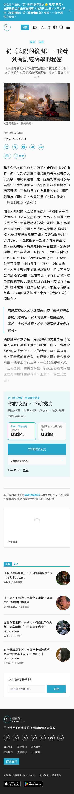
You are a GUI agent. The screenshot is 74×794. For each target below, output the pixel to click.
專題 (41, 42)
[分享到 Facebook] (24, 147)
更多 (16, 564)
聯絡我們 (22, 746)
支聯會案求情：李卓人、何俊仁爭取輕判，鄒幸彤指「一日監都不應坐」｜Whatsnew (28, 626)
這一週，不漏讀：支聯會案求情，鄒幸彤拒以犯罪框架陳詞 (28, 600)
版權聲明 (22, 752)
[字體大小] (43, 27)
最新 (7, 564)
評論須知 (12, 542)
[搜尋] (61, 27)
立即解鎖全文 (37, 449)
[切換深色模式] (55, 27)
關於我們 (8, 746)
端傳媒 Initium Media (24, 775)
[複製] (6, 147)
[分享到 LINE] (41, 147)
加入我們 (36, 746)
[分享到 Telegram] (32, 147)
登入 (26, 470)
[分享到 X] (15, 147)
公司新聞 (36, 752)
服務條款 (56, 775)
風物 (32, 42)
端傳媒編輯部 (32, 495)
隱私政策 (44, 775)
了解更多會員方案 (19, 460)
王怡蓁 (7, 663)
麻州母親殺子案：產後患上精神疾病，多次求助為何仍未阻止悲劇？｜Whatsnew (28, 654)
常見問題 (8, 752)
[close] (70, 10)
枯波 (6, 635)
